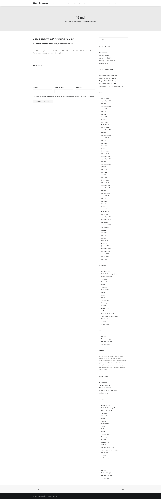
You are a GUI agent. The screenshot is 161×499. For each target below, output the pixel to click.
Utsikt (61, 3)
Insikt (68, 3)
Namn (35, 87)
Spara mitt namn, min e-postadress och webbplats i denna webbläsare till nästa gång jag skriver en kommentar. (65, 96)
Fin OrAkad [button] (85, 3)
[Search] (113, 39)
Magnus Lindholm (90, 21)
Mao (115, 3)
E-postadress (59, 87)
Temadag (78, 21)
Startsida (54, 3)
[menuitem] (54, 3)
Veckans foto (122, 3)
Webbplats (79, 87)
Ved (109, 3)
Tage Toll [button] (94, 3)
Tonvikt (103, 3)
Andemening (76, 3)
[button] (130, 3)
